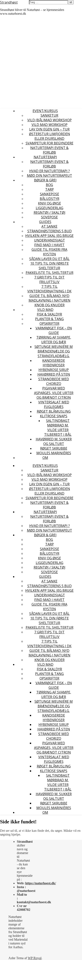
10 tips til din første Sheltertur (49, 265)
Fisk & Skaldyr (49, 314)
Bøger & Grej (45, 180)
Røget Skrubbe (53, 448)
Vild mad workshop (49, 124)
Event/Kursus (45, 110)
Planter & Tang (49, 319)
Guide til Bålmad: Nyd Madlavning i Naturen (49, 298)
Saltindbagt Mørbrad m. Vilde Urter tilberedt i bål (57, 427)
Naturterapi (45, 157)
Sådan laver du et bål (49, 258)
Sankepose (49, 194)
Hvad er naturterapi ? (49, 171)
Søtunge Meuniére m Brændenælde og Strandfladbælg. (53, 351)
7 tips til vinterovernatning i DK (49, 288)
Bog (49, 184)
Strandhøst (9, 2)
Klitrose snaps (53, 416)
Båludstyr (49, 198)
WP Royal (34, 958)
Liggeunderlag (49, 208)
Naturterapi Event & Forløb (49, 150)
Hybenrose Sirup (53, 369)
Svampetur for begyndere (49, 143)
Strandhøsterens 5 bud (49, 231)
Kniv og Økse (49, 203)
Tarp (49, 189)
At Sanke (49, 226)
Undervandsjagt (49, 240)
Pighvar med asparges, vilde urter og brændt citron (53, 393)
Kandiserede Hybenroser (53, 362)
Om (45, 457)
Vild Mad (45, 309)
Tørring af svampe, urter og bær (53, 339)
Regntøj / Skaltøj (49, 212)
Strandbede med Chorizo (53, 381)
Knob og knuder (49, 305)
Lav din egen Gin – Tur (49, 129)
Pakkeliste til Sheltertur (49, 272)
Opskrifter (49, 323)
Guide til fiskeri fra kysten (49, 251)
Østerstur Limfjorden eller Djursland (49, 136)
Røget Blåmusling (54, 411)
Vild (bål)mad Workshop (49, 120)
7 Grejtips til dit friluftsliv (49, 279)
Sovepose (49, 217)
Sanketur (49, 115)
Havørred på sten (53, 374)
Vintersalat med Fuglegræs (53, 404)
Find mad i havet (49, 245)
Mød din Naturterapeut (49, 175)
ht (26, 883)
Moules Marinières (53, 453)
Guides (45, 221)
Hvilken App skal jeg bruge (49, 235)
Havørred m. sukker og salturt (54, 441)
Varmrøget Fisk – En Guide (54, 330)
